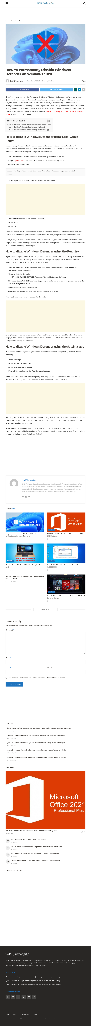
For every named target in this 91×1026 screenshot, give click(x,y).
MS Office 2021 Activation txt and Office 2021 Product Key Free (31, 831)
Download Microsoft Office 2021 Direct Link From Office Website (35, 860)
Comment (10, 630)
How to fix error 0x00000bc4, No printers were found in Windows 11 (36, 847)
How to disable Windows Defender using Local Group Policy (29, 124)
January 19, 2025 (11, 570)
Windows (22, 21)
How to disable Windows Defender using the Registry (27, 127)
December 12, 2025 (12, 539)
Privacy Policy (24, 1014)
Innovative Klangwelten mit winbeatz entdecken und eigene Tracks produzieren (37, 750)
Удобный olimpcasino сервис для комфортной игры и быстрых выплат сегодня (36, 735)
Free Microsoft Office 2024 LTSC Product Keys (28, 840)
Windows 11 (11, 529)
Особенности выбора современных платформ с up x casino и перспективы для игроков (39, 728)
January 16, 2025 (52, 570)
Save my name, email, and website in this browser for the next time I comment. (36, 678)
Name (8, 658)
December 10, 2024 (33, 81)
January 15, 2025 (11, 581)
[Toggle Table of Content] (48, 121)
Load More (46, 609)
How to (28, 21)
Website (50, 668)
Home (7, 21)
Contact (35, 1014)
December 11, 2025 (53, 539)
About (8, 1014)
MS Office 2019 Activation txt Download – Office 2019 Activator (35, 853)
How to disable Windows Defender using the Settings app (28, 130)
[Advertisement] (45, 13)
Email (8, 668)
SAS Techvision (17, 81)
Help (14, 1014)
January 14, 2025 (52, 601)
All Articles (14, 21)
